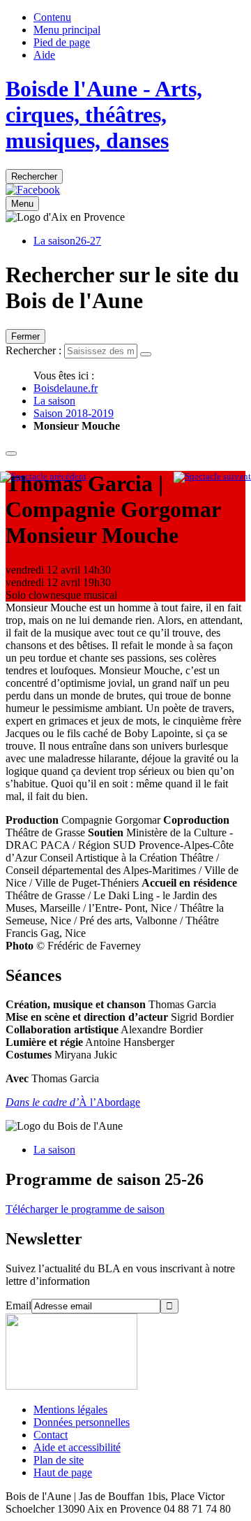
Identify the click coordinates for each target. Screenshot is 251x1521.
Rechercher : (33, 350)
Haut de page (62, 1472)
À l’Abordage (73, 1102)
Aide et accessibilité (77, 1447)
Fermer (25, 336)
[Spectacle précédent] (43, 476)
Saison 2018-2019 (73, 413)
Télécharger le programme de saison (85, 1209)
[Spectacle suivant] (212, 476)
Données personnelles (81, 1422)
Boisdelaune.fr (65, 388)
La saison (54, 401)
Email (18, 1305)
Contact (50, 1435)
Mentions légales (70, 1410)
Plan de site (58, 1460)
